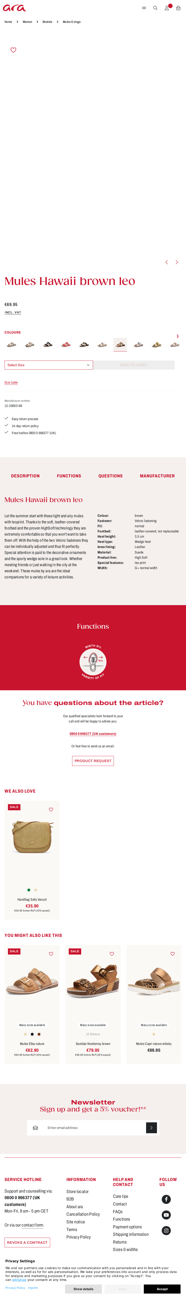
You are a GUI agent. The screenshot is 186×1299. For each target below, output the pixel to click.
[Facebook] (166, 1199)
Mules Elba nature (32, 1044)
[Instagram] (166, 1230)
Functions (121, 1219)
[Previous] (167, 262)
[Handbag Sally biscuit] (32, 837)
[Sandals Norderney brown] (92, 982)
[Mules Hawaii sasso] (11, 344)
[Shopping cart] (178, 7)
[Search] (155, 7)
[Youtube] (166, 1215)
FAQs (118, 1211)
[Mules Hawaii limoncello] (156, 344)
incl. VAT (13, 312)
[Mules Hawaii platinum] (174, 344)
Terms (71, 1229)
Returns (120, 1242)
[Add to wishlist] (13, 50)
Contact (120, 1204)
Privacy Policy (78, 1237)
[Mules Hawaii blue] (47, 344)
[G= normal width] (93, 662)
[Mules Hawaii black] (84, 344)
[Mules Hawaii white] (138, 344)
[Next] (176, 262)
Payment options (127, 1226)
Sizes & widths (125, 1249)
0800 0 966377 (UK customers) (93, 734)
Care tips (120, 1196)
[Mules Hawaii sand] (29, 344)
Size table (11, 382)
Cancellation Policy (83, 1214)
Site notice (75, 1222)
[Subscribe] (151, 1127)
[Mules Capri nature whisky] (153, 982)
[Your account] (166, 7)
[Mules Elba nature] (32, 982)
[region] (93, 149)
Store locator (77, 1191)
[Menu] (144, 7)
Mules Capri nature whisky (154, 1044)
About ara (74, 1206)
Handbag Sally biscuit (32, 899)
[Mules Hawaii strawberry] (66, 344)
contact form (32, 1225)
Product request (93, 761)
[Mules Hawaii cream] (102, 344)
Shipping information (131, 1234)
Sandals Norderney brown (93, 1044)
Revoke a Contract (27, 1242)
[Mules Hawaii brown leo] (120, 344)
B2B (70, 1199)
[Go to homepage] (14, 8)
